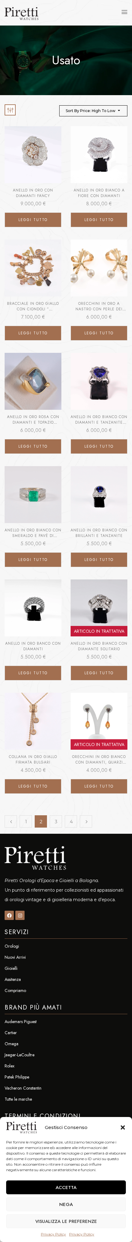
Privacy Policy (53, 1234)
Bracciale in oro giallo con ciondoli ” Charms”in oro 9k (33, 309)
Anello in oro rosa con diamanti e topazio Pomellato (33, 422)
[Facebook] (9, 915)
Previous (11, 821)
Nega (66, 1204)
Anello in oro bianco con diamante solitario (99, 646)
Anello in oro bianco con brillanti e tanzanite (99, 532)
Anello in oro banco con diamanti (33, 646)
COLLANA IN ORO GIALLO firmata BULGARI (33, 759)
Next (86, 821)
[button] (123, 1127)
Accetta (66, 1187)
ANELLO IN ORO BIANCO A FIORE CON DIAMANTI (99, 193)
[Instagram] (20, 915)
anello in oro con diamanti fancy (33, 193)
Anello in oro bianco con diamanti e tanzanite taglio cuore (99, 422)
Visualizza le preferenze (66, 1221)
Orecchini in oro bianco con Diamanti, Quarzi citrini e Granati (99, 762)
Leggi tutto (33, 220)
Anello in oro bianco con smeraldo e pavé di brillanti (33, 535)
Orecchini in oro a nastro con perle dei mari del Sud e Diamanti (99, 309)
